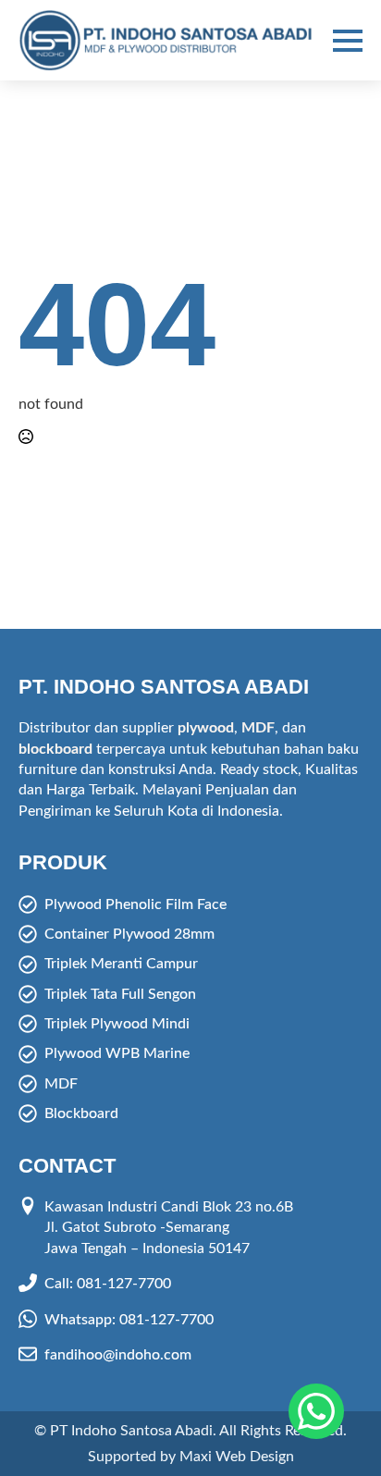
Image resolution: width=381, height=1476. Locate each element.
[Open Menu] (348, 40)
